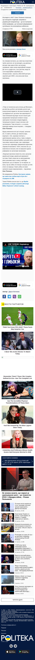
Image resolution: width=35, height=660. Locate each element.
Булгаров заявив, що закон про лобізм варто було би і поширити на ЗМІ (17, 176)
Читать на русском (27, 28)
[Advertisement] (17, 205)
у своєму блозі (20, 49)
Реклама (3, 630)
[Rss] (11, 646)
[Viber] (14, 296)
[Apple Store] (11, 652)
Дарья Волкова (14, 292)
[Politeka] (17, 2)
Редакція (3, 627)
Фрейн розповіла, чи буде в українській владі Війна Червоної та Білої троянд (16, 184)
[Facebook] (4, 296)
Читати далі (17, 600)
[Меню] (33, 2)
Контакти (3, 633)
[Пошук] (2, 2)
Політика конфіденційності (8, 625)
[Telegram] (9, 296)
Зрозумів (17, 12)
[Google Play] (23, 652)
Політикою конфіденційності (24, 7)
